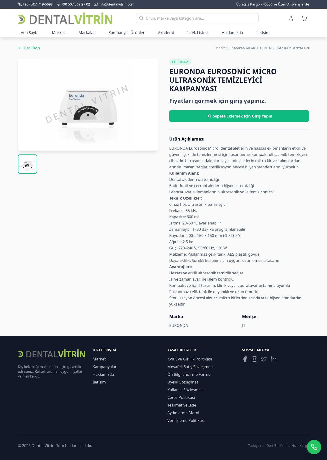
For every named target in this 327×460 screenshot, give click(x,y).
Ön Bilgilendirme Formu (189, 374)
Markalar (87, 32)
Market (58, 32)
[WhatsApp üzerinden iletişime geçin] (314, 447)
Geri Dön (32, 48)
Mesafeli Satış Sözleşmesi (190, 366)
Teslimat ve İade (181, 405)
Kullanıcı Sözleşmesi (185, 389)
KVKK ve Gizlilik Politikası (189, 359)
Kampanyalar (105, 366)
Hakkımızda (232, 32)
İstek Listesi (197, 32)
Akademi (166, 32)
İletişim (263, 32)
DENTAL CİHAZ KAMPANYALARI (284, 48)
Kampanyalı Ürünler (126, 32)
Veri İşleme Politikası (186, 420)
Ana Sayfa (30, 32)
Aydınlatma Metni (183, 412)
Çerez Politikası (181, 397)
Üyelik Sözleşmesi (183, 382)
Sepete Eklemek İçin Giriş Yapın (242, 116)
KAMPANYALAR (243, 48)
